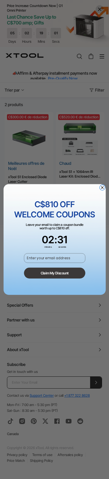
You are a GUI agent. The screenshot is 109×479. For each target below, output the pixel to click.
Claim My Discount (54, 273)
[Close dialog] (102, 187)
